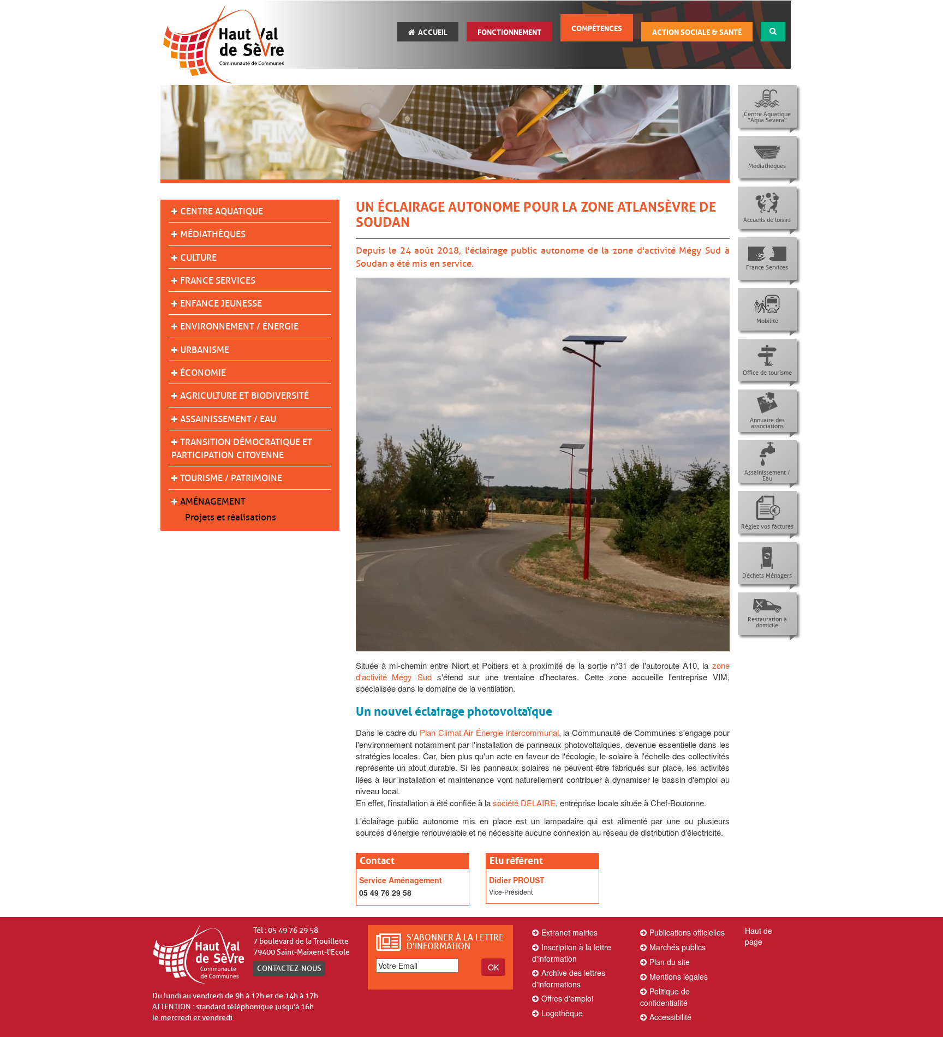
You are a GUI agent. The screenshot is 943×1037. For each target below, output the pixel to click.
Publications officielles (687, 932)
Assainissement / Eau (228, 419)
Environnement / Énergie (239, 326)
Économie (203, 373)
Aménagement (213, 501)
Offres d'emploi (567, 998)
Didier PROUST (517, 879)
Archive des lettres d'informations (568, 978)
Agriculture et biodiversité (244, 395)
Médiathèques (213, 234)
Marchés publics (677, 947)
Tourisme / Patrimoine (231, 478)
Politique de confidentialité (665, 997)
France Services (217, 280)
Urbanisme (204, 350)
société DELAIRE (524, 802)
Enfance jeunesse (221, 303)
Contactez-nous (289, 968)
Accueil (432, 32)
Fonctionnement (509, 32)
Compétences (596, 28)
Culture (198, 257)
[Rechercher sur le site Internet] (773, 31)
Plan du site (669, 961)
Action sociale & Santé (697, 32)
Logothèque (562, 1013)
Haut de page (758, 936)
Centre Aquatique (221, 211)
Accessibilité (670, 1016)
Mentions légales (678, 976)
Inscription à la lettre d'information (571, 953)
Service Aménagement (400, 879)
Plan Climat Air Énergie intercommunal (489, 732)
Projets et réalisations (230, 517)
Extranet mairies (569, 932)
